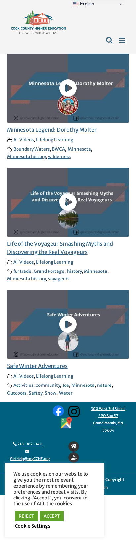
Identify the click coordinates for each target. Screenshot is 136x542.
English (86, 3)
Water (65, 393)
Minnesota (79, 149)
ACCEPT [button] (52, 516)
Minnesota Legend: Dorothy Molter (52, 130)
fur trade (22, 271)
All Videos (23, 140)
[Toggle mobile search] (109, 40)
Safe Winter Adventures (37, 366)
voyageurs (58, 279)
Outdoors (16, 393)
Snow (50, 393)
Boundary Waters (31, 149)
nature (104, 385)
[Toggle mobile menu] (122, 40)
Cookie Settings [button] (32, 526)
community (48, 385)
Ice (66, 385)
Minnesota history (26, 156)
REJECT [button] (26, 516)
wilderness (59, 156)
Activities (23, 385)
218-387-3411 (30, 444)
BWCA (58, 149)
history (74, 271)
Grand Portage (49, 271)
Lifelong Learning (54, 140)
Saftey (35, 393)
